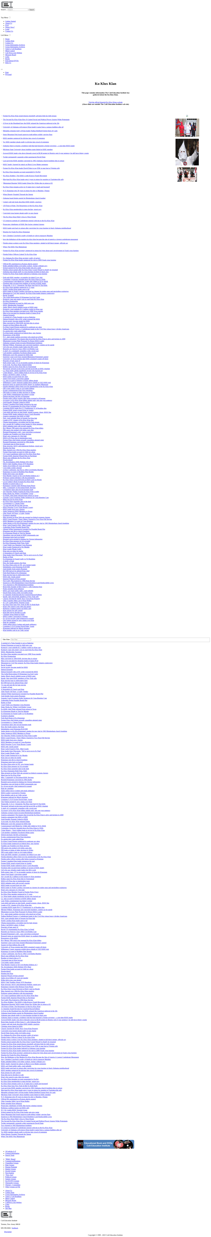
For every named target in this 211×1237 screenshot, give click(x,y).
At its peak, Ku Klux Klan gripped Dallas (17, 365)
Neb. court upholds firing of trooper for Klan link (20, 418)
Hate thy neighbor (9, 622)
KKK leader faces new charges (14, 509)
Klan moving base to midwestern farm (16, 575)
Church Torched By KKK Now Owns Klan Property (21, 599)
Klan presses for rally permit (13, 610)
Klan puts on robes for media (13, 551)
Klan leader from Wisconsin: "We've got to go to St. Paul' (23, 555)
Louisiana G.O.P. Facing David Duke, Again (18, 626)
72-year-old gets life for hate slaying (15, 505)
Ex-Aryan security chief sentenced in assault (18, 618)
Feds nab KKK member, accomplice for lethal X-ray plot (22, 277)
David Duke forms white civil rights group (17, 593)
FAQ (7, 25)
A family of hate (8, 561)
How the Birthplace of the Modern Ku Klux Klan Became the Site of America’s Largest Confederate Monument (40, 1057)
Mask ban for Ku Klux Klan (13, 499)
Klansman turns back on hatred (14, 537)
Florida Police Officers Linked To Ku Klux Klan (20, 254)
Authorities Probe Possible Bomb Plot (16, 527)
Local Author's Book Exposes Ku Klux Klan (18, 482)
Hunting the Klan (9, 448)
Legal (7, 29)
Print (7, 72)
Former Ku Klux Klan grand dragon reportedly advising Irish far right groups (29, 116)
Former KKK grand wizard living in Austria (18, 410)
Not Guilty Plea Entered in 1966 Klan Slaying (19, 581)
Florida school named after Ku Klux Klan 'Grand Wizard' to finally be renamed (30, 270)
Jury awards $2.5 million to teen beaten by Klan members (23, 424)
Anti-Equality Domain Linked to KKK (16, 402)
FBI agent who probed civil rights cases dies (18, 430)
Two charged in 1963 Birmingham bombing (18, 585)
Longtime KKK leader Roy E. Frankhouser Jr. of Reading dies (24, 408)
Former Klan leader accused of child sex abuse (19, 452)
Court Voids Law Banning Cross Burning (17, 545)
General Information (12, 1153)
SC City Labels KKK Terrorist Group (16, 603)
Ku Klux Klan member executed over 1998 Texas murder (23, 311)
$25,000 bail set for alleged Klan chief (16, 571)
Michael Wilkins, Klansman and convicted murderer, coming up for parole (28, 345)
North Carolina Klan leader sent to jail (16, 289)
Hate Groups (9, 1165)
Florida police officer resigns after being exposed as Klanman (24, 398)
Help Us (8, 63)
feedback (15, 1228)
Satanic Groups (10, 1179)
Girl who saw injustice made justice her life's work (20, 347)
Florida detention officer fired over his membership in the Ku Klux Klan (28, 386)
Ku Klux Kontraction (10, 301)
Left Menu (4, 35)
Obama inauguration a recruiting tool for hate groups (21, 422)
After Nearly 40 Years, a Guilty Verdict (16, 513)
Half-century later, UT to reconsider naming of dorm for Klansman (26, 363)
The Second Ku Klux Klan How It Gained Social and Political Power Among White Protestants (36, 119)
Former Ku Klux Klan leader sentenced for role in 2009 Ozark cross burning (29, 260)
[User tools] (2, 69)
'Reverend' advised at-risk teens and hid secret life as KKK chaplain (26, 369)
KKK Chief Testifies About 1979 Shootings (18, 464)
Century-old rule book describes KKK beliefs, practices (22, 202)
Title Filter (7, 639)
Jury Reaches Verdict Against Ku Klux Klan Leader (21, 492)
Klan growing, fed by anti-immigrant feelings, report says (23, 446)
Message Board (10, 55)
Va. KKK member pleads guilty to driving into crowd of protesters (26, 142)
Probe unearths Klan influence (13, 589)
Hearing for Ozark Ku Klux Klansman (16, 232)
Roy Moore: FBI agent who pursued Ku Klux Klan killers (23, 428)
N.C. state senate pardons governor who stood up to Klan (23, 337)
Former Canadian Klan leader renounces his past (20, 404)
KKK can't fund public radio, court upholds (18, 591)
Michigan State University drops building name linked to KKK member (28, 149)
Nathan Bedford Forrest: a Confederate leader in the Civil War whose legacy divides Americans (36, 329)
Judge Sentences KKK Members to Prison (17, 511)
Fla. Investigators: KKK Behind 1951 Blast (18, 462)
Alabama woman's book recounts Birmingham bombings (22, 343)
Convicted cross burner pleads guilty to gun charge (20, 213)
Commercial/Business (12, 1161)
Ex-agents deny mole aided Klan (14, 331)
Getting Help (9, 41)
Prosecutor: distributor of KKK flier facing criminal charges (23, 224)
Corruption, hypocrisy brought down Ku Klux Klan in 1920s (24, 279)
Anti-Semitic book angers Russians (15, 569)
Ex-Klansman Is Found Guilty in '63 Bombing (19, 559)
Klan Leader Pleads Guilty (12, 549)
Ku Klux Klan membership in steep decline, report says (22, 209)
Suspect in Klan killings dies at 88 (14, 325)
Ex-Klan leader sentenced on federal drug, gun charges (22, 333)
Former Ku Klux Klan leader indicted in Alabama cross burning (25, 274)
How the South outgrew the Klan (14, 563)
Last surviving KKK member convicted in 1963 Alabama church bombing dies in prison (33, 161)
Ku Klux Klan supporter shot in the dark (17, 501)
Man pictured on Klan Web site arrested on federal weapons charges (26, 517)
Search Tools (9, 1155)
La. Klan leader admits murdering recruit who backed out (23, 371)
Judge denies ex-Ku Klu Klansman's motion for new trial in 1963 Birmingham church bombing (36, 523)
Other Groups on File (12, 1187)
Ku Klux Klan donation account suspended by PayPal (21, 172)
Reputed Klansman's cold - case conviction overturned (22, 432)
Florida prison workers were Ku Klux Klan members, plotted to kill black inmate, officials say (35, 243)
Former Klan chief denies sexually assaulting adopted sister (23, 440)
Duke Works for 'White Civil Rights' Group (18, 493)
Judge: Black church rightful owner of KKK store (20, 307)
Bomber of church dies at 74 (13, 484)
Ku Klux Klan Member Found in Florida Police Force (19, 892)
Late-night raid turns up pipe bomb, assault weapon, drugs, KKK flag (27, 412)
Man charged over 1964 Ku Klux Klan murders (19, 450)
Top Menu (4, 18)
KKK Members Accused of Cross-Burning (18, 521)
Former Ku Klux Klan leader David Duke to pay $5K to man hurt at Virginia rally (31, 168)
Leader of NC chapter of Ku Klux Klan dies (18, 420)
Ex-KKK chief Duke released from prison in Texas (20, 495)
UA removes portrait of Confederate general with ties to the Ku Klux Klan (28, 221)
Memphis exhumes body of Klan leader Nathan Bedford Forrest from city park (30, 131)
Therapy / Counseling (12, 1185)
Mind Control (10, 51)
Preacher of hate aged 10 (11, 361)
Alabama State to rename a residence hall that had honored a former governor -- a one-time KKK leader (39, 146)
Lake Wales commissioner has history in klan (18, 394)
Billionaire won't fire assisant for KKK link (18, 355)
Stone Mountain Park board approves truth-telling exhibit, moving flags (27, 134)
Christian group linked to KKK (14, 614)
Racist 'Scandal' (8, 295)
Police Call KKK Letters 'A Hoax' (15, 375)
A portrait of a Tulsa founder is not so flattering (19, 317)
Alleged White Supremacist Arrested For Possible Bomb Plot (24, 529)
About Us (8, 23)
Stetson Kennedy (9, 315)
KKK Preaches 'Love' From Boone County (18, 507)
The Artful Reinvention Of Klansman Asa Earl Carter (21, 297)
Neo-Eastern (9, 1173)
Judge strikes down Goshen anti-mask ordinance (19, 624)
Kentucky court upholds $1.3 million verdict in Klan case (23, 309)
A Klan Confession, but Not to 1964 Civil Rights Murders (23, 470)
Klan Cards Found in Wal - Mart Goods (17, 525)
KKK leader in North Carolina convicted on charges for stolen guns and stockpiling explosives (36, 291)
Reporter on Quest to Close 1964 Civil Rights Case (20, 349)
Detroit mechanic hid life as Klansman (16, 396)
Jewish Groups (10, 1171)
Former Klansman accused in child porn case (18, 303)
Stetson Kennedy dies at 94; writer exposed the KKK (21, 319)
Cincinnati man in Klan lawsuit (14, 444)
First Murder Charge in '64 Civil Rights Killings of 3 (21, 476)
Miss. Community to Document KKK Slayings (19, 488)
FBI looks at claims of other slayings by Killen (19, 392)
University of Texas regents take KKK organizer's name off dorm (25, 359)
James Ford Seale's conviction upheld (16, 379)
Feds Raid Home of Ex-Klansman (15, 573)
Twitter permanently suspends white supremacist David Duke (24, 157)
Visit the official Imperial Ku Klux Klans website (106, 102)
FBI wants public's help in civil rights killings (18, 388)
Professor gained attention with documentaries (19, 478)
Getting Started (10, 21)
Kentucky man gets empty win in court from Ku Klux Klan (23, 299)
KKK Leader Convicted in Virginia (15, 616)
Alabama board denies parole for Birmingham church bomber (24, 198)
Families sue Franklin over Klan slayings (17, 434)
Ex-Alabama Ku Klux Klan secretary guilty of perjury (21, 258)
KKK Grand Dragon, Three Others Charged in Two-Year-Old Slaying (27, 519)
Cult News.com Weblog (13, 53)
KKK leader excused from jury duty (15, 377)
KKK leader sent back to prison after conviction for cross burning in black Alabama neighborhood (37, 228)
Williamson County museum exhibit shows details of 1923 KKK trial (27, 382)
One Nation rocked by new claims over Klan (18, 620)
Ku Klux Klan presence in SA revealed (16, 541)
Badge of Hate (8, 557)
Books (7, 59)
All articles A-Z (10, 1151)
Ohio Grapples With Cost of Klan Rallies (17, 601)
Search (31, 10)
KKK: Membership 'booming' (13, 305)
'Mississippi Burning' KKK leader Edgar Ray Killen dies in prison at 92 (28, 183)
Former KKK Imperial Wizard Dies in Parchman (20, 456)
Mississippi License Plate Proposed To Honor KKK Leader (23, 341)
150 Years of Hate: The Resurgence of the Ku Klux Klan (22, 206)
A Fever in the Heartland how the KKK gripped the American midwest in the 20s (31, 123)
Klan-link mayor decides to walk (14, 612)
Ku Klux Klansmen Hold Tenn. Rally (16, 543)
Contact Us (9, 31)
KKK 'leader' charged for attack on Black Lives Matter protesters (25, 164)
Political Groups (10, 1177)
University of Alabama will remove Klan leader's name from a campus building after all (33, 127)
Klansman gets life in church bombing (16, 531)
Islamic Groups (10, 1169)
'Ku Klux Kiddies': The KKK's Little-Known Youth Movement (25, 176)
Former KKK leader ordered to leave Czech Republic (21, 414)
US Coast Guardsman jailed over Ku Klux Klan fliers (21, 454)
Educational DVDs (12, 61)
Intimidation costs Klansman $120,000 (16, 567)
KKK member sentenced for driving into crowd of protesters (24, 138)
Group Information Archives (15, 45)
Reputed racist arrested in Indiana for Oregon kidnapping (22, 539)
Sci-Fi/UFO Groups (12, 1181)
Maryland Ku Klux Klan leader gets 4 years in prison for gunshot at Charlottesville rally (33, 179)
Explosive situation (9, 515)
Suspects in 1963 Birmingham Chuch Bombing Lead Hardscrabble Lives (28, 583)
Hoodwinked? (8, 460)
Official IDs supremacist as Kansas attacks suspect (20, 264)
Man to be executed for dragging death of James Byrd (21, 313)
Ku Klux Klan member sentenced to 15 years (18, 287)
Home (7, 39)
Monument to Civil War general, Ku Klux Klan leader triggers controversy (29, 293)
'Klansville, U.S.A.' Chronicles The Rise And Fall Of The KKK (25, 285)
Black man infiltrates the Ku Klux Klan (16, 458)
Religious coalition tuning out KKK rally (17, 608)
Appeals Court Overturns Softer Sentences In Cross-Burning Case (26, 497)
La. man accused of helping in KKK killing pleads (20, 380)
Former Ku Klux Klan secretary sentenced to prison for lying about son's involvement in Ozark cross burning (41, 251)
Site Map (8, 1208)
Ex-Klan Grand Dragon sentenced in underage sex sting (22, 327)
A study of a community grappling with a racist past (21, 351)
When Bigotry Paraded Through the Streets (18, 194)
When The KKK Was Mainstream (15, 247)
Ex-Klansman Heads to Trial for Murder (17, 533)
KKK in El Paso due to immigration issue (17, 438)
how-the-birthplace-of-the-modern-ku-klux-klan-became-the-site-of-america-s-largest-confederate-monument (40, 239)
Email (9, 74)
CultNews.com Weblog (13, 1202)
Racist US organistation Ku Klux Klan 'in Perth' (19, 406)
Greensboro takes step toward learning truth (18, 490)
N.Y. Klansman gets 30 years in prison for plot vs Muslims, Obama (26, 191)
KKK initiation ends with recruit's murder (17, 426)
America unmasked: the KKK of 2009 (16, 416)
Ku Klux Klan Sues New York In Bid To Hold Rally (21, 605)
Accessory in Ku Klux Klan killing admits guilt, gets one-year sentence (27, 400)
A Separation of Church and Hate (14, 553)
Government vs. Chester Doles (13, 503)
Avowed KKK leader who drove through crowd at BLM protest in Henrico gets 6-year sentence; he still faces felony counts (46, 153)
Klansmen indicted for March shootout (16, 628)
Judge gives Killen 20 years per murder (16, 466)
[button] (9, 17)
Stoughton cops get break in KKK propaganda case (21, 535)
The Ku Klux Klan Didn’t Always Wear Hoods (19, 217)
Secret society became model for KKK (16, 321)
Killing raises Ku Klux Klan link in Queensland (19, 367)
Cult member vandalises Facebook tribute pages (19, 353)
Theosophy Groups (12, 1183)
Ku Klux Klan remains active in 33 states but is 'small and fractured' (26, 187)
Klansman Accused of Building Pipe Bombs (18, 472)
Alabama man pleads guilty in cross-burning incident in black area (26, 272)
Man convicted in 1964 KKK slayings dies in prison (21, 323)
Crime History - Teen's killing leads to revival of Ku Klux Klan (25, 373)
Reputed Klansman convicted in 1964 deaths (18, 442)
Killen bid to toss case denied (13, 474)
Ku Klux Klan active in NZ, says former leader (19, 565)
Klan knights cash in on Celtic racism (16, 630)
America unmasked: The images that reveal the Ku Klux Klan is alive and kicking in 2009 (34, 339)
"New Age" (9, 1175)
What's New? (10, 27)
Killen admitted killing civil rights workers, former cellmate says (25, 266)
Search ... (4, 10)
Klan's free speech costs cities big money (17, 606)
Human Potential (11, 1167)
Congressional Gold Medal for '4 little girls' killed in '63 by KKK (25, 281)
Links (7, 57)
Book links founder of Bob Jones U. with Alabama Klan (22, 587)
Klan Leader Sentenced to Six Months (16, 547)
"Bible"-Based (10, 1159)
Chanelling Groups (11, 1163)
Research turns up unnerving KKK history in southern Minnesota (25, 384)
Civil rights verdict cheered (12, 468)
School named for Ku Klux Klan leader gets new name (22, 268)
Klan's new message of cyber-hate (15, 436)
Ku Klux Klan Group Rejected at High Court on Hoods (22, 480)
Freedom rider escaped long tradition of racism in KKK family (24, 283)
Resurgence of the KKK (11, 335)
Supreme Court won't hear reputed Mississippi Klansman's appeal (25, 357)
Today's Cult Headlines (13, 49)
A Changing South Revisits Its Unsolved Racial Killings (22, 595)
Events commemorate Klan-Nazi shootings (18, 390)
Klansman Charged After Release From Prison (19, 486)
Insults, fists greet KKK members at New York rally (21, 597)
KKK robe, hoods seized (11, 577)
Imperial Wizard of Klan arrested (14, 579)
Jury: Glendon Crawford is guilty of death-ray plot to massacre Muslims (28, 236)
